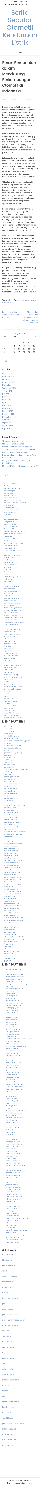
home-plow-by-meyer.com (14, 1003)
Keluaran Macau (9, 1265)
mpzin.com (7, 567)
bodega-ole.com (11, 1201)
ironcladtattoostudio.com (14, 1072)
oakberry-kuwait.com (11, 855)
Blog (10, 300)
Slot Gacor (6, 1336)
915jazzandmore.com (11, 882)
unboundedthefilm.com (12, 488)
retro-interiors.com (10, 641)
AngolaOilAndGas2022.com (13, 687)
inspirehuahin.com (10, 601)
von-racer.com (9, 841)
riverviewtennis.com (10, 934)
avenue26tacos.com (12, 1034)
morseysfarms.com (10, 932)
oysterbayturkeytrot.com (14, 1082)
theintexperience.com (11, 486)
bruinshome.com (11, 1075)
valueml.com (8, 574)
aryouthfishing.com (12, 1053)
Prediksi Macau (8, 1407)
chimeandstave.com (12, 1015)
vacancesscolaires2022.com (13, 718)
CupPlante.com (9, 565)
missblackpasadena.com (14, 1041)
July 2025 (6, 394)
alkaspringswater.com (11, 848)
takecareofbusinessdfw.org (13, 543)
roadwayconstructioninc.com (13, 918)
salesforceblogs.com (11, 526)
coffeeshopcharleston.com (13, 844)
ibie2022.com (8, 682)
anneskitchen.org (11, 1044)
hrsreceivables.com (10, 591)
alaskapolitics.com (10, 512)
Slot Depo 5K (7, 1260)
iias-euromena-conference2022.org (16, 769)
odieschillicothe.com (10, 820)
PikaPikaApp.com (9, 541)
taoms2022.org (9, 767)
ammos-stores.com (12, 1177)
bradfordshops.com (10, 663)
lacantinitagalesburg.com (12, 822)
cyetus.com (7, 660)
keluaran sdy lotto (9, 1429)
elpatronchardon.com (11, 870)
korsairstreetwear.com (13, 1029)
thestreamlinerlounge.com (14, 1204)
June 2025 (6, 396)
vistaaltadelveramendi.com (15, 977)
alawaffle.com (10, 1051)
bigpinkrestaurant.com (11, 598)
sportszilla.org (8, 922)
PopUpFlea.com (9, 572)
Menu (20, 53)
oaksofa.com (8, 954)
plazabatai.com (9, 786)
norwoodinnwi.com (12, 1192)
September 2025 (9, 388)
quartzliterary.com (10, 858)
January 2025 (7, 411)
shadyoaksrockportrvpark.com (14, 805)
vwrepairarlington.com (13, 969)
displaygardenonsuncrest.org (14, 939)
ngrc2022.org (8, 651)
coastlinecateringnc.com (14, 979)
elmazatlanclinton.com (11, 815)
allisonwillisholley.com (13, 1127)
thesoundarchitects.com (14, 1137)
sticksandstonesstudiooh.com (16, 1110)
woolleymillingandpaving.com (15, 1101)
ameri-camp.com (9, 589)
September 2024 (9, 422)
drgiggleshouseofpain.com (13, 610)
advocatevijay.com (10, 668)
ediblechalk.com (9, 949)
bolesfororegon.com (12, 1199)
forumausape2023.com (11, 701)
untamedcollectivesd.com (14, 1118)
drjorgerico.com (9, 581)
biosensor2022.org (10, 758)
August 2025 (7, 391)
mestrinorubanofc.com (13, 1206)
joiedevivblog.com (12, 1185)
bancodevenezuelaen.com (13, 500)
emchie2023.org (9, 750)
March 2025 (7, 405)
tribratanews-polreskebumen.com (17, 1218)
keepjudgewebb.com (13, 1142)
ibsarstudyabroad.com (11, 777)
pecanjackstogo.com (12, 1065)
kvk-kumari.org (11, 1232)
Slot (3, 1363)
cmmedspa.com (11, 1149)
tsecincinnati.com (9, 781)
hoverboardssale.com (11, 510)
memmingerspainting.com (12, 603)
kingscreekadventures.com (13, 550)
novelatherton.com (12, 1209)
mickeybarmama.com (11, 915)
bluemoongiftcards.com (13, 1163)
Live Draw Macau (9, 1341)
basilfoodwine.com (12, 1156)
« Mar (4, 361)
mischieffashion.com (11, 636)
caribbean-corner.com (13, 1161)
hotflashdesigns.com (11, 613)
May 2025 (6, 399)
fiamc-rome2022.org (10, 875)
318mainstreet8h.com (11, 851)
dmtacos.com (10, 986)
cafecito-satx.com (11, 1060)
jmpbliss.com (8, 579)
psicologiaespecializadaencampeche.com (20, 984)
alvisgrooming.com (10, 901)
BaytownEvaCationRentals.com (14, 531)
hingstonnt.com (9, 505)
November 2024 (9, 417)
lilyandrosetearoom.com (14, 1087)
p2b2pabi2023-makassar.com (14, 729)
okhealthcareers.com (11, 483)
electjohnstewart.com (13, 1213)
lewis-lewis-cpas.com (11, 656)
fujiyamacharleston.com (12, 867)
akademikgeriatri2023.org (12, 746)
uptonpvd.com (10, 1103)
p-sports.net (10, 1027)
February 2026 (8, 376)
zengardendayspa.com (13, 1067)
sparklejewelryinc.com (13, 1070)
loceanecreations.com (13, 1180)
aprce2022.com (9, 679)
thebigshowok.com (12, 1012)
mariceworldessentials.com (13, 877)
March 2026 (7, 373)
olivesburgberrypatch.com (14, 1089)
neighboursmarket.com (13, 1194)
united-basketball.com (13, 1056)
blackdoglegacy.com (12, 1008)
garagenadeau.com (10, 615)
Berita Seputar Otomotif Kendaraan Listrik (20, 27)
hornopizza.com (11, 991)
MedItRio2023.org (9, 711)
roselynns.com (9, 522)
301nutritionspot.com (13, 1175)
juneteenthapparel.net (13, 1225)
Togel (4, 1271)
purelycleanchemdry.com (12, 555)
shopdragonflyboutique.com (13, 920)
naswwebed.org (9, 672)
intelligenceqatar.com (11, 538)
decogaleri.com (9, 796)
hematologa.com (11, 996)
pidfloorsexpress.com (11, 498)
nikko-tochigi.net (11, 1158)
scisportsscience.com (13, 1237)
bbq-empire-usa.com (11, 942)
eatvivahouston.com (12, 1010)
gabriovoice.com (11, 1022)
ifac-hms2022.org (9, 765)
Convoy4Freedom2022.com (13, 689)
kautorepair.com (9, 810)
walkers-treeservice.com (14, 1113)
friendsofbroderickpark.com (13, 860)
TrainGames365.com (11, 529)
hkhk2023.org (8, 694)
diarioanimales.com (10, 793)
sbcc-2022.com (9, 684)
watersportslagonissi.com (12, 634)
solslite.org (9, 1130)
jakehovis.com (9, 887)
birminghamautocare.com (12, 891)
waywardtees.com (10, 495)
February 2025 (8, 408)
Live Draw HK (7, 1254)
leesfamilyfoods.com (11, 653)
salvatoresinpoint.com (11, 625)
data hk (27, 4)
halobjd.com (8, 536)
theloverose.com (11, 1020)
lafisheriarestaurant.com (12, 879)
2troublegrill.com (11, 1106)
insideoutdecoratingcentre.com (14, 622)
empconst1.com (9, 593)
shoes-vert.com (9, 801)
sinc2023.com (8, 734)
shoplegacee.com (10, 560)
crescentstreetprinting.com (15, 989)
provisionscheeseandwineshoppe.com (17, 741)
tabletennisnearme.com (12, 951)
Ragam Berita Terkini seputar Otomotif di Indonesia (11, 314)
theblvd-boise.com (10, 644)
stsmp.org (7, 515)
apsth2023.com (9, 708)
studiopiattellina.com (11, 863)
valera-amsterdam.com (13, 1187)
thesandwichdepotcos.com (13, 608)
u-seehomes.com (10, 632)
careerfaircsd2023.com (11, 706)
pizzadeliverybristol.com (12, 824)
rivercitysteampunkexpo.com (15, 1166)
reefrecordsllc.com (12, 1048)
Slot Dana (6, 1331)
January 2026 (7, 379)
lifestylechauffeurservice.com (14, 617)
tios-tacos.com (10, 1058)
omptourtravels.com (12, 1216)
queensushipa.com (10, 584)
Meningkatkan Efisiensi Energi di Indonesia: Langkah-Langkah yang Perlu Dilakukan (19, 455)
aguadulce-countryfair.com (13, 884)
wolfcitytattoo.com (12, 1079)
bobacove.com (9, 911)
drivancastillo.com (12, 1146)
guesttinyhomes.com (13, 1000)
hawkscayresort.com (11, 789)
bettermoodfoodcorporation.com (15, 503)
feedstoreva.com (9, 944)
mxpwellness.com (12, 1120)
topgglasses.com (11, 1036)
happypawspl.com (10, 829)
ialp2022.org (8, 760)
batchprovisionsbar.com (12, 925)
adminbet (28, 100)
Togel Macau (7, 1418)
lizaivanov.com (11, 998)
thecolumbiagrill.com (11, 738)
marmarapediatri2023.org (12, 748)
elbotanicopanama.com (12, 803)
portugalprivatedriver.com (12, 839)
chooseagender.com (11, 507)
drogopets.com (9, 946)
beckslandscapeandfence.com (16, 974)
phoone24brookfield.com (12, 913)
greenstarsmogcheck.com (12, 827)
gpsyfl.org (7, 961)
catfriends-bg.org (9, 491)
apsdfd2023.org (9, 699)
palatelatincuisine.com (13, 1005)
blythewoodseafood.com (12, 906)
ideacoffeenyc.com (10, 817)
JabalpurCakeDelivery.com (13, 534)
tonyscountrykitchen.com (12, 894)
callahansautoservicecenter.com (15, 832)
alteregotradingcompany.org (13, 677)
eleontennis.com (9, 658)
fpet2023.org (8, 646)
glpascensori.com (11, 1096)
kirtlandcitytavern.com (13, 1173)
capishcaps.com (9, 958)
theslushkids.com (11, 1091)
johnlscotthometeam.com (12, 629)
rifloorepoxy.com (11, 1099)
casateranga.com (11, 1108)
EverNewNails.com (10, 620)
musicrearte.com (9, 930)
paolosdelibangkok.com (12, 908)
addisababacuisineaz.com (14, 1240)
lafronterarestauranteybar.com (16, 1084)
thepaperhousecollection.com (16, 1125)
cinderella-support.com (11, 596)
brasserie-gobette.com (11, 927)
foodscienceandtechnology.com (16, 1235)
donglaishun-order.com (12, 872)
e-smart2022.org (9, 648)
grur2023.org (8, 691)
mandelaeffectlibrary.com (12, 519)
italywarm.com (10, 1228)
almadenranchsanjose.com (13, 665)
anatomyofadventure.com (14, 1144)
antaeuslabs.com (10, 553)
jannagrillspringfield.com (12, 865)
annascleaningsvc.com (13, 1077)
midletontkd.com (11, 1151)
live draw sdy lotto (10, 1440)
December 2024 (8, 414)
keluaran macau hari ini (12, 1380)
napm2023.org (8, 696)
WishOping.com (9, 558)
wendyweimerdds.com (11, 586)
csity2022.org (8, 774)
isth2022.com (8, 726)
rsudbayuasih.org (12, 1220)
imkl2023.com (8, 703)
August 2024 (7, 425)
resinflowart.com (11, 1024)
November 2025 (9, 385)
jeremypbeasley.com (11, 605)
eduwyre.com (8, 639)
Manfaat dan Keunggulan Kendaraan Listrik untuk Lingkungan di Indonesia (29, 317)
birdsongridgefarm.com (13, 1182)
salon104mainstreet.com (12, 846)
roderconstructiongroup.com (13, 784)
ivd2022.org (8, 772)
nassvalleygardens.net (13, 1211)
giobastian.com (11, 1094)
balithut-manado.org (11, 675)
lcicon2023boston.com (11, 713)
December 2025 (8, 382)
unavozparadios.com (11, 798)
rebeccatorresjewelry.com (12, 577)
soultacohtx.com (9, 956)
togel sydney (7, 1445)
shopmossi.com (11, 1115)
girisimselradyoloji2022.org (13, 753)
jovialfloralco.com (10, 627)
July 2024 (6, 428)
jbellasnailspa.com (10, 896)
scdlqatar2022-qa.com (11, 736)
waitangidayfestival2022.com (13, 715)
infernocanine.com (12, 1122)
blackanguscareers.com (14, 1197)
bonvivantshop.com (10, 562)
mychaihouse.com (10, 899)
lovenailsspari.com (10, 853)
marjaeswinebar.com (11, 812)
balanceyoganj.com (10, 524)
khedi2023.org (8, 743)
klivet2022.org (8, 762)
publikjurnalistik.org (12, 1223)
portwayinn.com (11, 1132)
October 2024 (7, 420)
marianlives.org (9, 493)
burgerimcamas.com (12, 1242)
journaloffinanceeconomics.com (16, 1230)
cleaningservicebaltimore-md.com (17, 972)
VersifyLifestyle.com (10, 548)
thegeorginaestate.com (12, 903)
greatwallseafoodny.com (14, 1017)
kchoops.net (10, 1168)
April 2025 (6, 402)
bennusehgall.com (10, 779)
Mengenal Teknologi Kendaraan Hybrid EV (20, 466)
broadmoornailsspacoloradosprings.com (19, 1039)
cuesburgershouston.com (14, 981)
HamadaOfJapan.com (11, 546)
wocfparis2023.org (10, 731)
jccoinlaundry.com (10, 808)
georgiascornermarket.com (13, 834)
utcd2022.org (8, 755)
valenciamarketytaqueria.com (16, 1046)
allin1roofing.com (11, 1139)
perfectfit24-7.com (10, 836)
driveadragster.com (12, 993)
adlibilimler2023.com (10, 670)
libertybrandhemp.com (13, 1189)
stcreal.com (8, 569)
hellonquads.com (10, 791)
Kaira (21, 1480)
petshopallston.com (12, 1032)
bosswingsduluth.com (11, 889)
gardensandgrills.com (13, 1154)
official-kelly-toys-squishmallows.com (16, 937)
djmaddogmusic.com (12, 1134)
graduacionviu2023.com (13, 1063)
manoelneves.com (10, 517)
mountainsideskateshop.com (15, 1170)
